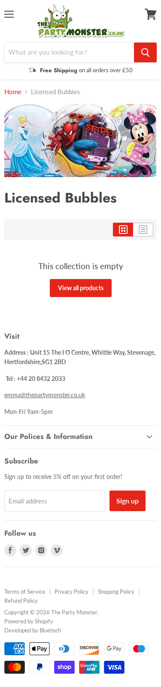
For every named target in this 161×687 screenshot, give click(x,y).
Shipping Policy (116, 591)
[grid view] (123, 229)
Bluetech (50, 630)
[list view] (143, 229)
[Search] (145, 52)
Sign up (127, 501)
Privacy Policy (71, 591)
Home (12, 91)
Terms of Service (24, 591)
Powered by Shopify (28, 621)
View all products (80, 287)
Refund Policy (21, 600)
